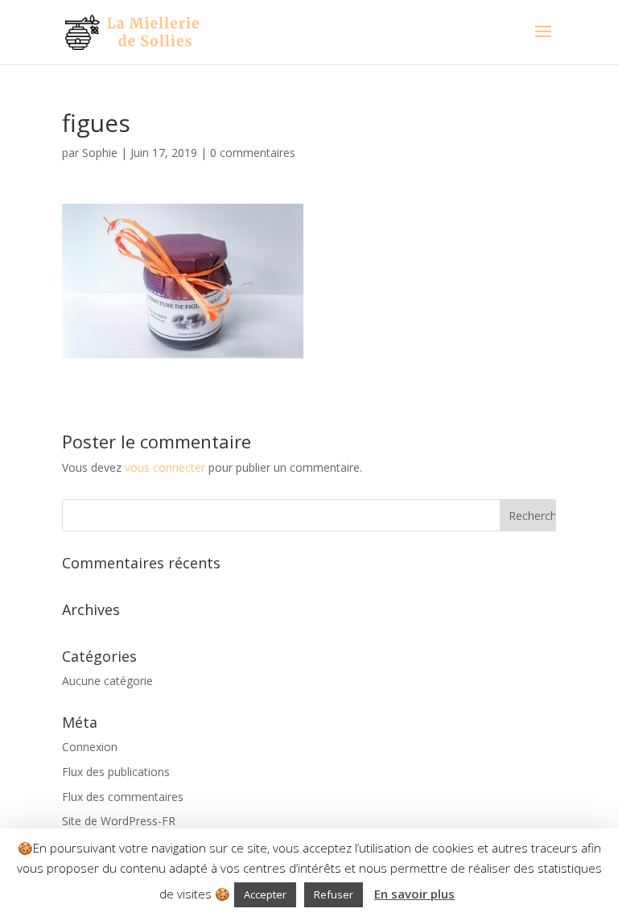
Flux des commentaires (122, 796)
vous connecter (165, 467)
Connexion (89, 746)
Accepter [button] (265, 894)
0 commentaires (252, 152)
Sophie (99, 152)
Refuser (333, 894)
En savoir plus (414, 894)
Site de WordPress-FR (118, 820)
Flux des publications (116, 771)
